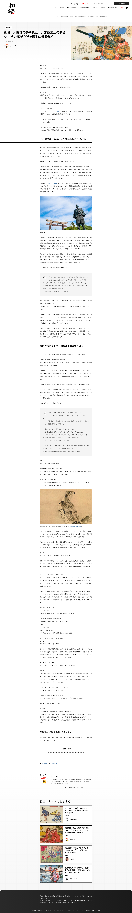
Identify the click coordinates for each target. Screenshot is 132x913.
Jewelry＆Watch (72, 7)
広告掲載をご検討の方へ (37, 910)
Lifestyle (102, 7)
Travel (94, 7)
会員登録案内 (121, 3)
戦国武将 (54, 763)
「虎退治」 (59, 111)
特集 (122, 7)
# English (85, 4)
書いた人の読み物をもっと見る (74, 787)
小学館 (98, 910)
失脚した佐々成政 (52, 183)
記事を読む (67, 749)
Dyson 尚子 (54, 776)
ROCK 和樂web (64, 16)
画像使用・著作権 (90, 910)
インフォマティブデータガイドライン (75, 910)
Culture (62, 7)
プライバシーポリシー (59, 910)
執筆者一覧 (48, 910)
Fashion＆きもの (84, 7)
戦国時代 (45, 763)
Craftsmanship (112, 7)
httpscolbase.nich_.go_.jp (75, 526)
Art (55, 7)
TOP (58, 16)
